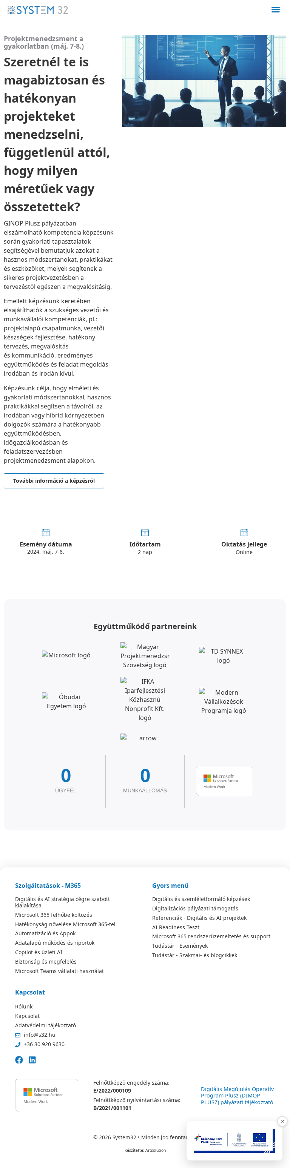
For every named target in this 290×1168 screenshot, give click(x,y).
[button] (275, 9)
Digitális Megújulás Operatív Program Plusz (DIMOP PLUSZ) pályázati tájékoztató (237, 1095)
